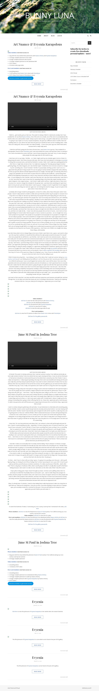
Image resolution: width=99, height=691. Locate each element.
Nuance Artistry (39, 55)
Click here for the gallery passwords (37, 316)
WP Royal (17, 688)
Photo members (12, 552)
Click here (14, 611)
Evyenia (37, 602)
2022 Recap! (73, 73)
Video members (12, 52)
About (46, 35)
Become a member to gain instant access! (20, 78)
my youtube (54, 248)
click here (23, 300)
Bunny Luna (49, 15)
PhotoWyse (37, 73)
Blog (53, 35)
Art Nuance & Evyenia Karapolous (37, 44)
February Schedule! (75, 69)
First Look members (13, 68)
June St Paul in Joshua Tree (37, 334)
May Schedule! (74, 66)
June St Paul (42, 511)
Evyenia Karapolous (51, 55)
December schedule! (75, 83)
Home (39, 35)
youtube (65, 160)
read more (37, 84)
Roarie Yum (23, 73)
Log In (59, 35)
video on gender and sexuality (51, 250)
